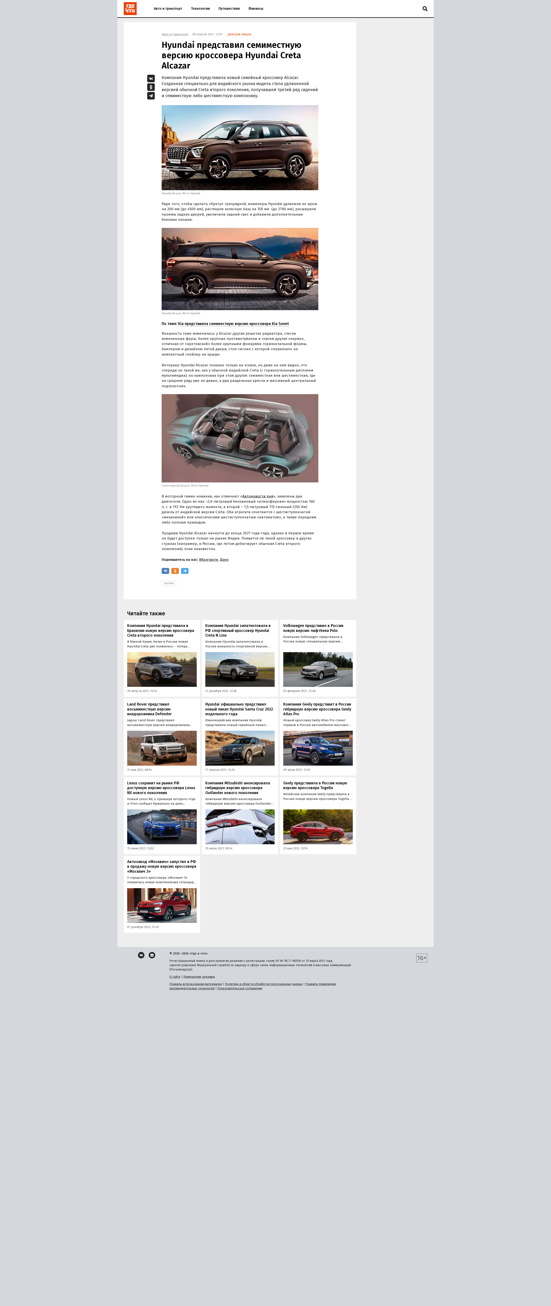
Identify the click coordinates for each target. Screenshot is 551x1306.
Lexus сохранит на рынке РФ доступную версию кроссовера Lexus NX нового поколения (161, 788)
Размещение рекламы (199, 977)
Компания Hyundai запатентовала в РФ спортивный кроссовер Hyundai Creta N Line (238, 630)
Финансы (255, 8)
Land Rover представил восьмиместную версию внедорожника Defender (149, 709)
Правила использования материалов (195, 984)
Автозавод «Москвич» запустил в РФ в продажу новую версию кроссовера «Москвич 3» (161, 866)
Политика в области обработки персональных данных (263, 984)
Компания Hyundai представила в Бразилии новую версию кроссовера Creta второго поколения (160, 630)
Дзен (224, 559)
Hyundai (169, 583)
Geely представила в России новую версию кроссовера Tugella (315, 785)
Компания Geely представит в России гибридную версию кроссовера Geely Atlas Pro (317, 709)
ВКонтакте (208, 559)
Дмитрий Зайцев (239, 34)
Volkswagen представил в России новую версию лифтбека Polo (313, 628)
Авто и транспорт (168, 8)
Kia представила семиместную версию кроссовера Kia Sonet (233, 323)
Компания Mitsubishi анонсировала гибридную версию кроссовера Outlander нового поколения (237, 788)
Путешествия (229, 8)
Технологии (200, 8)
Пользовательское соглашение (239, 988)
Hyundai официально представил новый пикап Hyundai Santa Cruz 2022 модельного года (239, 709)
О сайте (174, 977)
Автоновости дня (257, 496)
